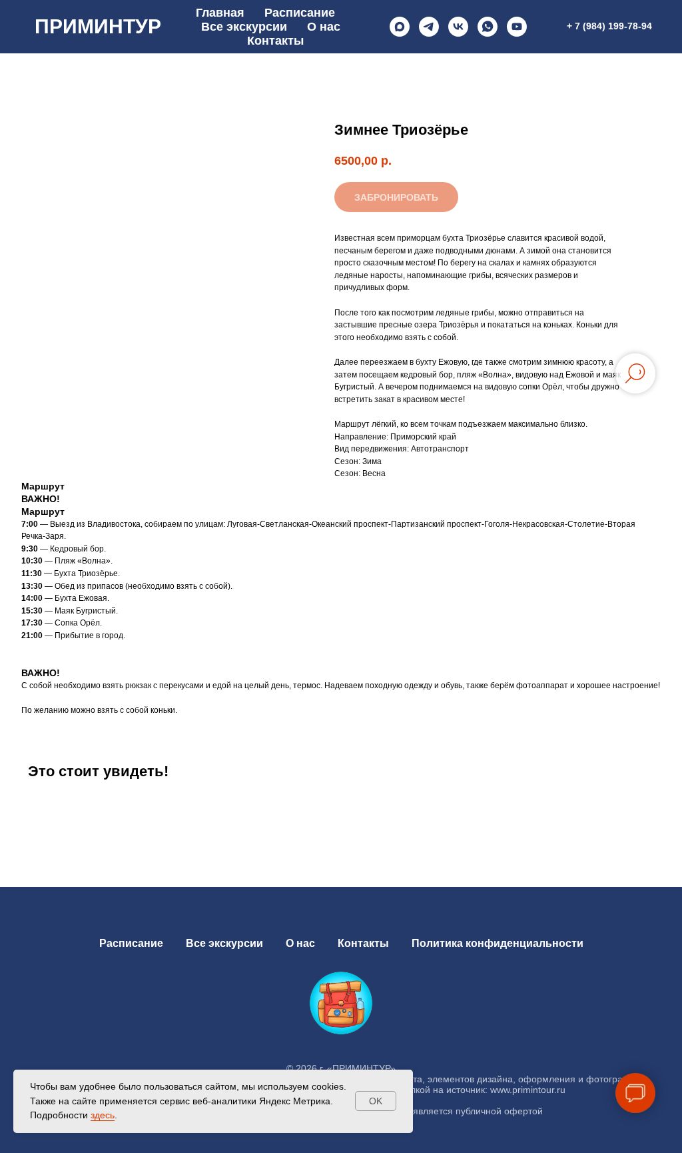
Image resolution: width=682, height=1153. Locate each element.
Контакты (275, 40)
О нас (323, 26)
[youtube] (517, 27)
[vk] (458, 27)
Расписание (299, 12)
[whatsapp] (488, 27)
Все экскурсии (244, 26)
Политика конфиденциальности (497, 943)
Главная (220, 12)
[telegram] (429, 27)
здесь (103, 1115)
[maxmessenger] (400, 27)
